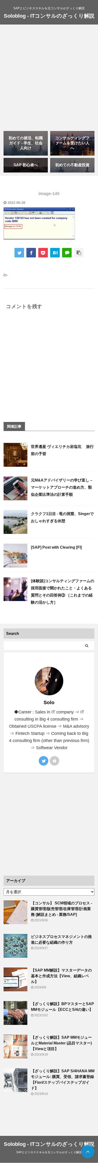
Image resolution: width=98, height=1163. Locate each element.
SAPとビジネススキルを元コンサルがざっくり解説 (49, 1152)
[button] (39, 223)
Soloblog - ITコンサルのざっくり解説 (49, 16)
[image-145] (55, 252)
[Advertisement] (49, 76)
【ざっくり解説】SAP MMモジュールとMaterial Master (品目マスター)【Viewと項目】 (61, 1043)
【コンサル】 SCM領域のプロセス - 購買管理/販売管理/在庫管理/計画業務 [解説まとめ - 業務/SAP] (61, 909)
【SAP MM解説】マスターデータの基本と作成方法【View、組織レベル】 (61, 976)
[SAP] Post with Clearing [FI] (56, 547)
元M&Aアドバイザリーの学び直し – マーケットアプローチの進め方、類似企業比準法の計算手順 (61, 487)
